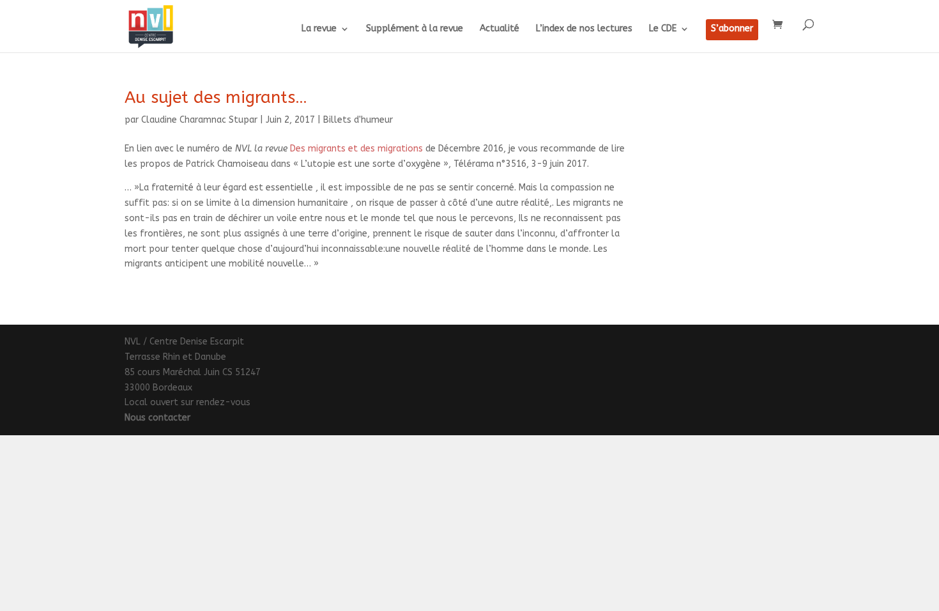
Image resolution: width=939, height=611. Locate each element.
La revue (319, 29)
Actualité (499, 29)
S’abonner (732, 29)
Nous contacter (157, 417)
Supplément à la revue (414, 29)
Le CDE (662, 29)
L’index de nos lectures (584, 29)
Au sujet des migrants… (216, 97)
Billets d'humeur (358, 119)
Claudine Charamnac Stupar (199, 119)
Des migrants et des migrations (356, 148)
